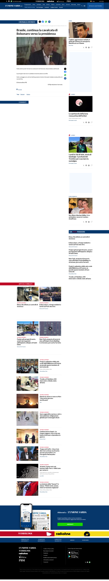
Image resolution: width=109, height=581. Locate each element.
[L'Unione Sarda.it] (13, 6)
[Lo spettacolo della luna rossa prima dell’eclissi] (80, 104)
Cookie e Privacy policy (48, 548)
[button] (40, 22)
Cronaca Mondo (27, 22)
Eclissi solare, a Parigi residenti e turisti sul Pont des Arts (79, 243)
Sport (63, 4)
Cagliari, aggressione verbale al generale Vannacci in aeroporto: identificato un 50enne (79, 41)
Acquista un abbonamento (41, 540)
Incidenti (47, 7)
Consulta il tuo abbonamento (25, 540)
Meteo (78, 4)
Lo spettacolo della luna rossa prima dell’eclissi (78, 115)
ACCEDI (101, 1)
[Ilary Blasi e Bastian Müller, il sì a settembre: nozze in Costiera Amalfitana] (80, 206)
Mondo (48, 4)
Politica (52, 4)
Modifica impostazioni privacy (50, 557)
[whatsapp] (11, 1)
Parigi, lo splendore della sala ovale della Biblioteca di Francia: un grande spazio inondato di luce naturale (80, 268)
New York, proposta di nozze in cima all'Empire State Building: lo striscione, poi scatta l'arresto (80, 260)
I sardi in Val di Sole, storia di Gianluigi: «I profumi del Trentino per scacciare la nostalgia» (80, 157)
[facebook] (9, 1)
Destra (28, 94)
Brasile (20, 89)
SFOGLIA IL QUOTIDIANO (95, 6)
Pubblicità (45, 553)
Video (33, 4)
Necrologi (73, 4)
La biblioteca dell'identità (58, 540)
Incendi (61, 7)
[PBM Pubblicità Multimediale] (69, 1)
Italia (44, 4)
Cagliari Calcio (54, 7)
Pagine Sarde (85, 540)
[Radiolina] (50, 1)
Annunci (68, 4)
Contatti (45, 555)
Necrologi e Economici (48, 551)
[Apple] (79, 552)
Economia (58, 4)
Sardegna (39, 4)
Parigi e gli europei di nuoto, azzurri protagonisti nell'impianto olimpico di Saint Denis (80, 251)
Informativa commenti (48, 559)
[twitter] (6, 1)
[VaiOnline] (60, 1)
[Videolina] (40, 1)
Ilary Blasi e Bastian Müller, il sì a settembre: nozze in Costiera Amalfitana (79, 217)
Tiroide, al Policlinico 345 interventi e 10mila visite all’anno (80, 277)
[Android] (79, 556)
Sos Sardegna (39, 7)
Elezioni (22, 94)
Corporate (45, 562)
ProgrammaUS (27, 4)
